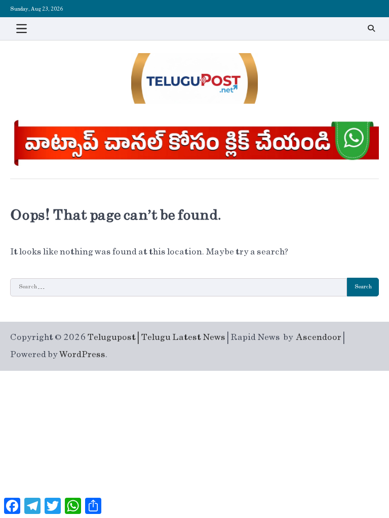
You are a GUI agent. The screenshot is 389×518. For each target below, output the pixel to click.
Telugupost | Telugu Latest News (156, 337)
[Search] (371, 28)
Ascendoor (318, 337)
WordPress (82, 355)
